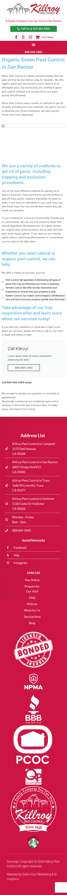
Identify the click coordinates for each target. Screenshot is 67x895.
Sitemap (12, 861)
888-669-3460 (33, 52)
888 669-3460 (24, 367)
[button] (33, 44)
